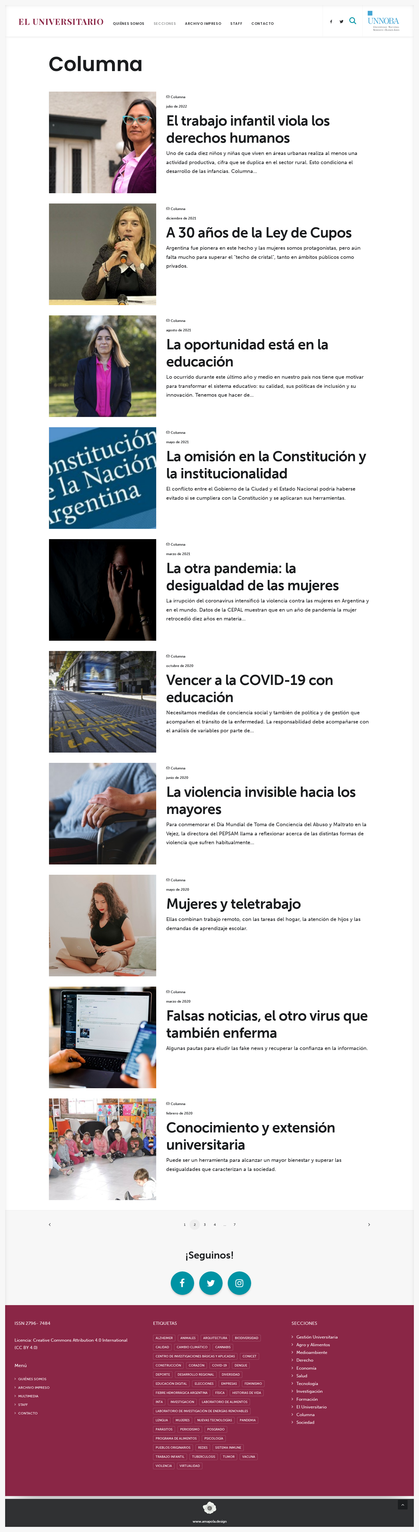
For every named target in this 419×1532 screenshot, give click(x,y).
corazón (196, 1365)
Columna (178, 97)
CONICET (250, 1356)
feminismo (253, 1384)
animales (188, 1338)
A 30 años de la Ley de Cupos (259, 232)
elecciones (204, 1384)
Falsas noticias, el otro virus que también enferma (267, 1024)
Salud (301, 1375)
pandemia (248, 1420)
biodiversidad (246, 1338)
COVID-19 (219, 1365)
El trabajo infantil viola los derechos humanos (248, 129)
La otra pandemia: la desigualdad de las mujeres (252, 577)
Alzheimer (164, 1338)
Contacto (262, 23)
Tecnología (307, 1383)
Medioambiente (311, 1352)
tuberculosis (203, 1457)
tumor (229, 1457)
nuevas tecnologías (214, 1420)
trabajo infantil (170, 1457)
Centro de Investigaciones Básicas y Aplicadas (195, 1356)
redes (203, 1448)
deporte (163, 1374)
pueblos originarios (173, 1448)
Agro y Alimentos (313, 1344)
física (220, 1393)
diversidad (231, 1374)
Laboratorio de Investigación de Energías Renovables (202, 1411)
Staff (236, 23)
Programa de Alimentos (176, 1438)
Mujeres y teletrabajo (233, 903)
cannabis (223, 1347)
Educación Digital (171, 1384)
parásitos (164, 1429)
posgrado (216, 1429)
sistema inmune (228, 1448)
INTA (159, 1402)
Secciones (165, 23)
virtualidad (190, 1466)
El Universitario (61, 21)
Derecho (304, 1360)
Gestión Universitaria (317, 1337)
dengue (241, 1365)
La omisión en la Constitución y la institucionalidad (266, 465)
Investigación (309, 1391)
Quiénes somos (129, 23)
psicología (213, 1438)
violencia (164, 1466)
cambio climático (192, 1347)
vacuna (248, 1457)
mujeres (183, 1420)
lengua (162, 1420)
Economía (306, 1368)
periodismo (190, 1429)
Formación (307, 1399)
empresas (229, 1384)
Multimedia (28, 1396)
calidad (162, 1347)
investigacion (182, 1402)
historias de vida (246, 1393)
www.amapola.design (210, 1521)
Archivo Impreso (203, 23)
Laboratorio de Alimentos (224, 1402)
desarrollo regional (196, 1374)
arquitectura (215, 1338)
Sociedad (305, 1422)
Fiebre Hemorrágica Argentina (182, 1393)
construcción (168, 1365)
